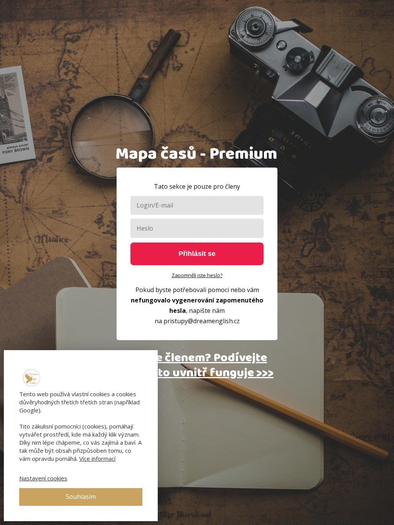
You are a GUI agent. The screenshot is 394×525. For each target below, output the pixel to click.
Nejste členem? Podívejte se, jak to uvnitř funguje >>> (197, 365)
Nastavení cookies (43, 478)
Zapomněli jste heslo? (197, 275)
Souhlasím (81, 496)
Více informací (97, 458)
